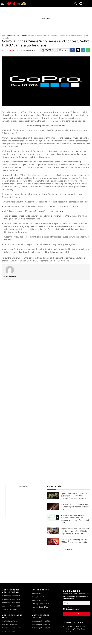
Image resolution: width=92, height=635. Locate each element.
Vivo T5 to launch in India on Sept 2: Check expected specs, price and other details (75, 506)
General (24, 35)
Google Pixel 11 (37, 593)
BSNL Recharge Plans (9, 624)
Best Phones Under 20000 (11, 599)
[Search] (75, 3)
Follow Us (65, 50)
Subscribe (76, 614)
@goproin (60, 211)
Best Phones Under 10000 (11, 596)
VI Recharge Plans (8, 631)
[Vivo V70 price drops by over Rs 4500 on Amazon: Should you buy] (53, 541)
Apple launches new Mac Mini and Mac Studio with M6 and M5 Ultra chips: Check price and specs (75, 531)
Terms (67, 609)
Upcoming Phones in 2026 (11, 606)
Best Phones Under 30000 (11, 602)
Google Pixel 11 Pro (38, 597)
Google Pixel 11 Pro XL (40, 600)
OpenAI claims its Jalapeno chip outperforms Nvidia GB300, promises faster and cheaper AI (74, 495)
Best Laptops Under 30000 (41, 621)
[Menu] (3, 3)
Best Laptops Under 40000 (41, 624)
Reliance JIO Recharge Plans (11, 628)
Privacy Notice (75, 609)
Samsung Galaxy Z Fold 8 (40, 607)
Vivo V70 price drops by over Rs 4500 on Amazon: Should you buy (74, 540)
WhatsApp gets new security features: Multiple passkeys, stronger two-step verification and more (75, 519)
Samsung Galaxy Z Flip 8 (40, 603)
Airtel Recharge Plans (9, 621)
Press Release (13, 35)
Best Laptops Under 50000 (41, 628)
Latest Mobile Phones (9, 609)
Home (4, 35)
